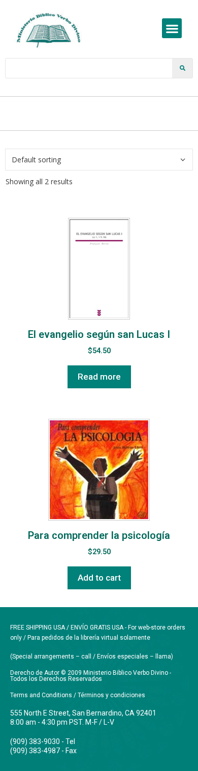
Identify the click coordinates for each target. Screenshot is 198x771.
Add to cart (99, 578)
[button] (172, 28)
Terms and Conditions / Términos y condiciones (77, 695)
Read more (99, 377)
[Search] (182, 68)
